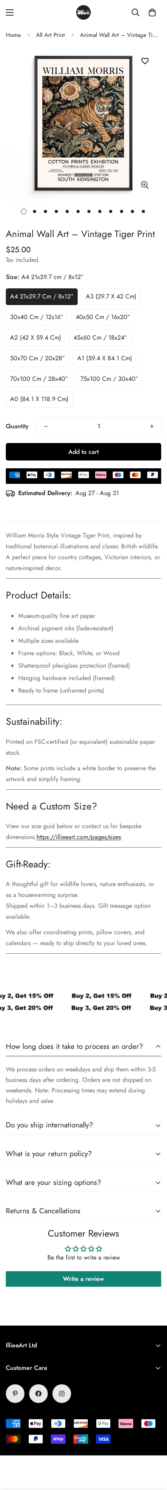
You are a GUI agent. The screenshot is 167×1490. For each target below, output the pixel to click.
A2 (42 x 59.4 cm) (35, 337)
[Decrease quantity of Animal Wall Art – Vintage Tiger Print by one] (46, 426)
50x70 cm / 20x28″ (37, 358)
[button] (152, 12)
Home (13, 35)
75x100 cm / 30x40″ (109, 378)
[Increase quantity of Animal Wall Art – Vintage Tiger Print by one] (152, 426)
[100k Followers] (61, 1393)
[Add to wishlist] (144, 61)
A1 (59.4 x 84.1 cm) (104, 358)
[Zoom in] (144, 185)
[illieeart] (83, 12)
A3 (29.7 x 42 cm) (111, 296)
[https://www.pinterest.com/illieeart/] (15, 1393)
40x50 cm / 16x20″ (103, 316)
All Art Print (50, 35)
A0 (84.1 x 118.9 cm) (39, 398)
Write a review (83, 1278)
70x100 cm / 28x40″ (39, 378)
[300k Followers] (38, 1393)
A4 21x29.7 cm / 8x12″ (41, 296)
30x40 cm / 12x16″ (36, 316)
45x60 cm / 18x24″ (100, 337)
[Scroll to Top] (153, 1449)
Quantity (17, 426)
